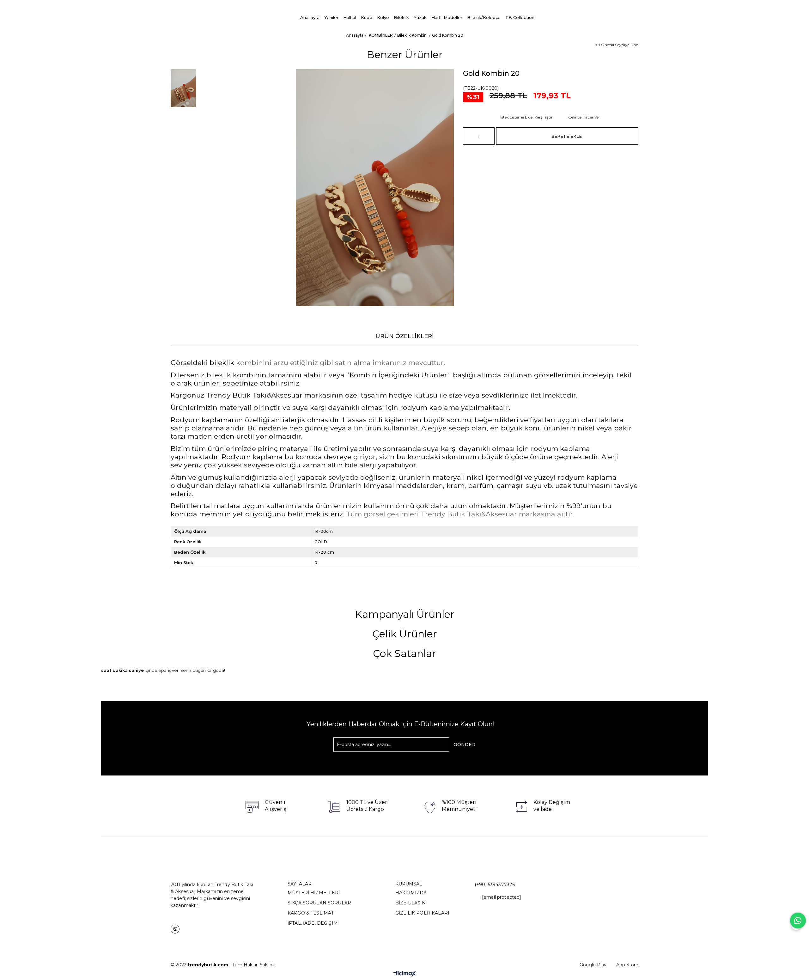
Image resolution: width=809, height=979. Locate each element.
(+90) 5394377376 (495, 884)
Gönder (464, 744)
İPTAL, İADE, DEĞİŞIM (313, 923)
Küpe (366, 17)
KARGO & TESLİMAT (311, 913)
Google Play (593, 965)
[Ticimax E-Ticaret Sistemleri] (404, 974)
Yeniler (331, 17)
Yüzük (420, 17)
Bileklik (401, 17)
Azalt (467, 136)
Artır (490, 136)
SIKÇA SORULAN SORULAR (319, 903)
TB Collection (519, 17)
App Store (627, 965)
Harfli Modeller (446, 17)
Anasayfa (309, 17)
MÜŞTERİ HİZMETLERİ (314, 893)
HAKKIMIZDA (411, 893)
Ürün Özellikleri (404, 336)
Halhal (349, 17)
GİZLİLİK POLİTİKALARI (422, 913)
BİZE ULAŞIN (410, 903)
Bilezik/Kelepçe (484, 17)
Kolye (383, 17)
